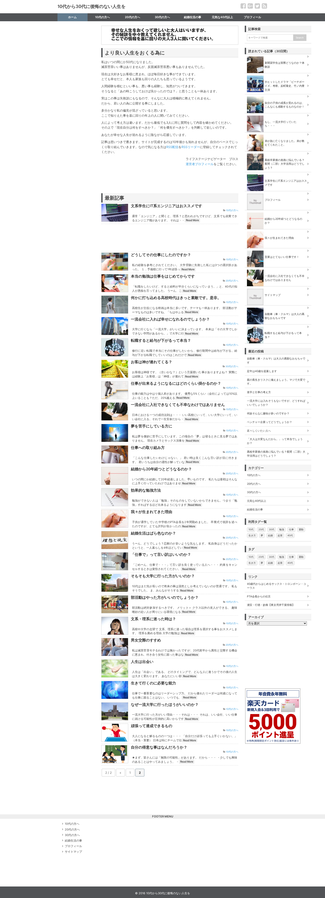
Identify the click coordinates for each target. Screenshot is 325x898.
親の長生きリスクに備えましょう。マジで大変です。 (276, 381)
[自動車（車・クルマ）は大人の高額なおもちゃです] (278, 307)
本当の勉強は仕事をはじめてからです (163, 276)
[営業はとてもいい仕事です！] (278, 250)
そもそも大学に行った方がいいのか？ (163, 576)
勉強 (281, 529)
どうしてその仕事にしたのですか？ (161, 255)
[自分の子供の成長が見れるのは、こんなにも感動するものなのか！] (278, 96)
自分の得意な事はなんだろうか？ (159, 747)
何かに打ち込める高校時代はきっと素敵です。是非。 (176, 297)
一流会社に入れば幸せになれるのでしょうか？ (170, 319)
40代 (290, 535)
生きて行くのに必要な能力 (153, 683)
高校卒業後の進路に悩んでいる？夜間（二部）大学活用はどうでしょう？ (284, 164)
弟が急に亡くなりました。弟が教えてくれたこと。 (284, 143)
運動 (301, 529)
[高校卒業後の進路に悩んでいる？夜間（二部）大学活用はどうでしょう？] (278, 153)
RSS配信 (172, 147)
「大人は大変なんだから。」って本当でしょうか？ (275, 441)
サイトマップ (72, 25)
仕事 (291, 529)
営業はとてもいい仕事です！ (282, 257)
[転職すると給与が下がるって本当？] (278, 326)
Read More (192, 220)
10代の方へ (102, 17)
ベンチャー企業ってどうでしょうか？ (269, 422)
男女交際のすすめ (146, 640)
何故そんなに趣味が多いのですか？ (268, 413)
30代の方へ (162, 17)
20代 (261, 529)
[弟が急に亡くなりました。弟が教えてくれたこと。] (278, 134)
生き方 (252, 535)
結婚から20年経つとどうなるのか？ (161, 469)
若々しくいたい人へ (259, 430)
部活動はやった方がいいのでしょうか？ (165, 597)
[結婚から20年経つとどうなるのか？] (278, 212)
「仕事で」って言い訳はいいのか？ (161, 554)
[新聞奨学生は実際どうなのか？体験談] (278, 56)
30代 (271, 529)
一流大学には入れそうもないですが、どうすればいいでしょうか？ (276, 402)
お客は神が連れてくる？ (151, 362)
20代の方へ (132, 17)
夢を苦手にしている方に (151, 426)
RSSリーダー (191, 147)
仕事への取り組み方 (148, 447)
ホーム (72, 17)
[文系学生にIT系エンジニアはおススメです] (278, 174)
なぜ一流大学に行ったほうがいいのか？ (165, 704)
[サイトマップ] (278, 288)
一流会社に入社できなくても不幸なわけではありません (178, 404)
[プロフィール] (278, 193)
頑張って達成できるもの (151, 726)
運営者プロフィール (200, 164)
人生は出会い (142, 661)
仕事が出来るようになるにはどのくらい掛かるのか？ (176, 383)
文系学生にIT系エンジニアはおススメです (166, 206)
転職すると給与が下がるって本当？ (161, 340)
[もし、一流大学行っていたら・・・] (278, 115)
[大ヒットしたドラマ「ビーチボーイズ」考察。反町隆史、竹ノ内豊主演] (278, 75)
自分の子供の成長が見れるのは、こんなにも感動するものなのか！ (284, 104)
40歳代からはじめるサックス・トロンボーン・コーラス (276, 585)
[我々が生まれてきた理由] (278, 231)
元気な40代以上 (222, 17)
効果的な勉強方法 (146, 490)
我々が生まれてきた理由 (151, 512)
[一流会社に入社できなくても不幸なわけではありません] (278, 269)
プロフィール (252, 17)
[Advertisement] (153, 185)
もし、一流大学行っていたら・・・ (280, 123)
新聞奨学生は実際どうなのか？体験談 (284, 64)
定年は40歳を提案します (262, 371)
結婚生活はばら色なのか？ (153, 533)
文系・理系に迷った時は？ (153, 619)
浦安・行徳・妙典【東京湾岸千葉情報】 (271, 604)
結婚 (270, 535)
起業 (280, 535)
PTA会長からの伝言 (259, 596)
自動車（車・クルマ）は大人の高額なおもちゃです (284, 316)
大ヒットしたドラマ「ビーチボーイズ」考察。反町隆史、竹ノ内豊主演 (284, 85)
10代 (251, 529)
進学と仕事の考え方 (259, 392)
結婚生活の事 (192, 17)
